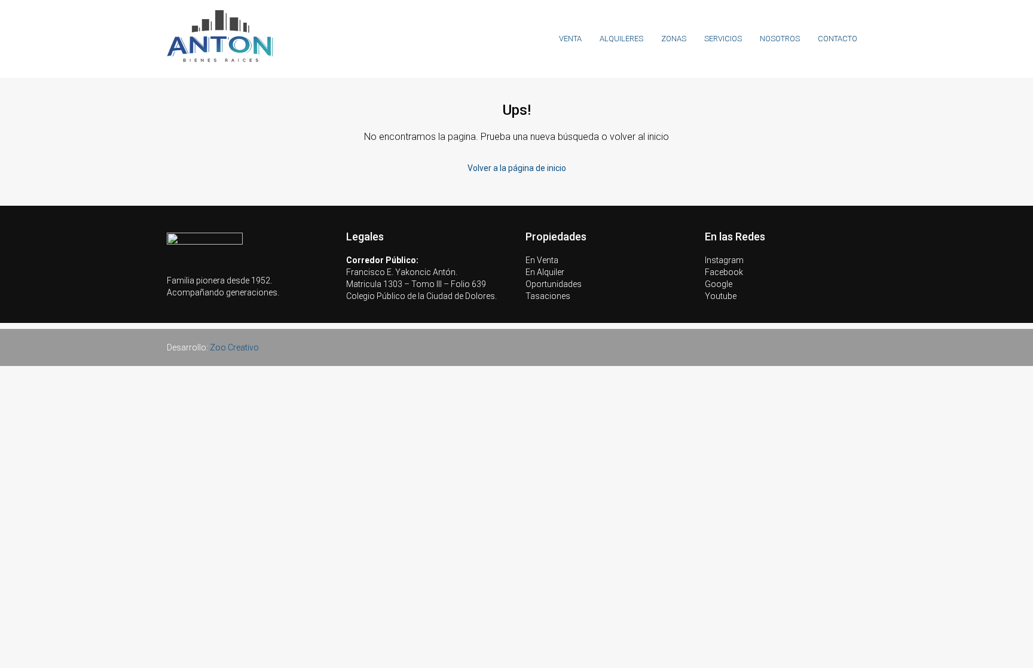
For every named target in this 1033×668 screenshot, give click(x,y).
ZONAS (673, 38)
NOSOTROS (780, 38)
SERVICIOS (723, 38)
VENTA (570, 38)
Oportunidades (553, 284)
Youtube (720, 296)
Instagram (724, 260)
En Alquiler (544, 272)
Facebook (724, 272)
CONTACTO (837, 38)
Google (718, 284)
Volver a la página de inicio (516, 168)
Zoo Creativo (234, 347)
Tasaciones (547, 296)
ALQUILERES (621, 38)
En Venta (541, 260)
